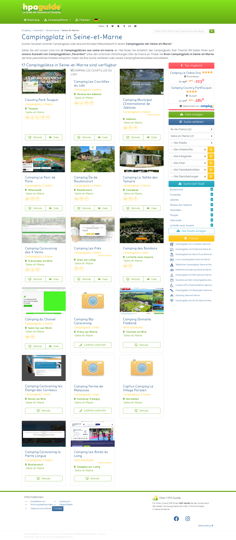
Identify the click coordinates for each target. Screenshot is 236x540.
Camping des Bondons (140, 248)
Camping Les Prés (87, 248)
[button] (97, 20)
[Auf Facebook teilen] (107, 26)
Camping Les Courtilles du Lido (91, 83)
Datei (56, 137)
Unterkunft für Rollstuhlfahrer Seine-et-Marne (197, 285)
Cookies (57, 508)
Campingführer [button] (58, 19)
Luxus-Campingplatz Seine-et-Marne (192, 259)
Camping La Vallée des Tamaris (140, 179)
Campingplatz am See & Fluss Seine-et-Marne (196, 254)
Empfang (33, 19)
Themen (84, 19)
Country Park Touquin (41, 100)
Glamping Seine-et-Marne (187, 295)
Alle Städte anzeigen (193, 231)
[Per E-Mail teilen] (129, 26)
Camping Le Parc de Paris (40, 179)
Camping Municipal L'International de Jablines (137, 103)
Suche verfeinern (193, 121)
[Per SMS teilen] (135, 26)
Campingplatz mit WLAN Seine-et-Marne (194, 300)
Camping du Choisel (40, 319)
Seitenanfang (204, 525)
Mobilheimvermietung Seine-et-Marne (193, 269)
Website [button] (37, 137)
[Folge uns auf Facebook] (177, 519)
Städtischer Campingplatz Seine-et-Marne (194, 264)
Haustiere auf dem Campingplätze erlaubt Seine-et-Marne (202, 280)
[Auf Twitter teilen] (112, 26)
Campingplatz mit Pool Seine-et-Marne (193, 275)
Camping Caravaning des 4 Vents (41, 250)
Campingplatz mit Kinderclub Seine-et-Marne (196, 249)
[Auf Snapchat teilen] (118, 26)
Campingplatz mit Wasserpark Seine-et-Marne (197, 290)
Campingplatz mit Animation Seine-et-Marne (196, 244)
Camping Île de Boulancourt (85, 179)
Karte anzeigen (193, 114)
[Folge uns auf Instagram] (188, 519)
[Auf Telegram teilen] (124, 26)
